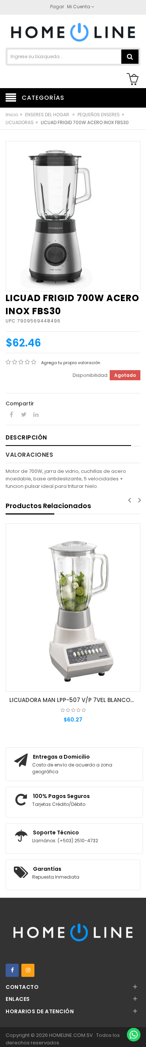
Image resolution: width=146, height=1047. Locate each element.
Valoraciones (29, 455)
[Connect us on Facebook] (12, 970)
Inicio (12, 114)
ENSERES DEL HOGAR (47, 114)
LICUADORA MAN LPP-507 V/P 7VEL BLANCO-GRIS (74, 700)
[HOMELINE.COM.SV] (73, 31)
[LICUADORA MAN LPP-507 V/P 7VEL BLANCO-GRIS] (73, 608)
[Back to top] (133, 1018)
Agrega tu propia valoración (70, 363)
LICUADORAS (20, 122)
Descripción (26, 437)
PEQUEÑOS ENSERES (98, 114)
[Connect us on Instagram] (27, 970)
